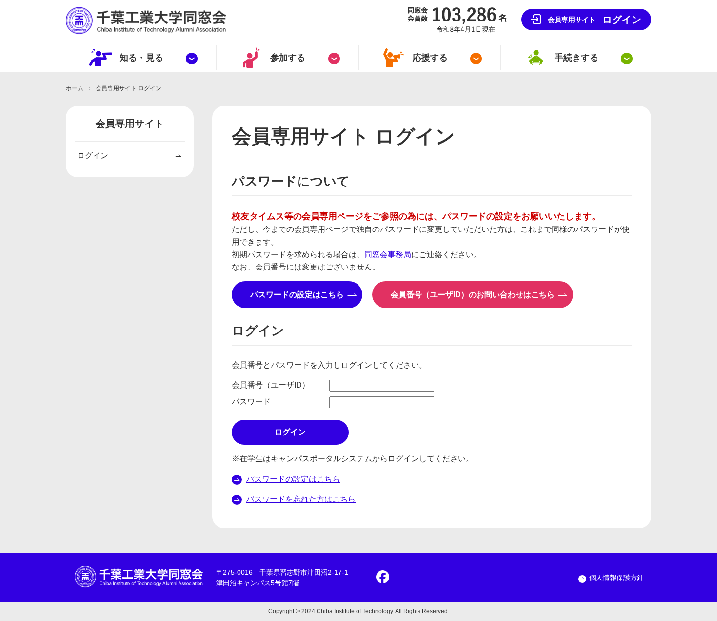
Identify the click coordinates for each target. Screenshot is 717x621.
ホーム (74, 88)
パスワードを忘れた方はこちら (301, 499)
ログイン (594, 19)
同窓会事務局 (387, 254)
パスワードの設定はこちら (301, 294)
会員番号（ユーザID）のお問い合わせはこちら (476, 294)
